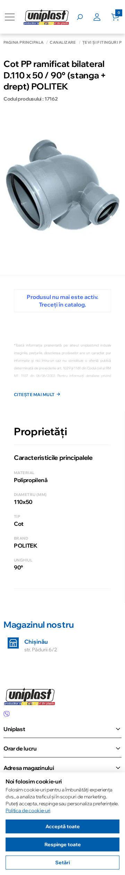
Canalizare (63, 42)
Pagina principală (23, 42)
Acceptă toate (62, 826)
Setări (62, 862)
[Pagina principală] (46, 17)
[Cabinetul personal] (102, 17)
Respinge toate (62, 844)
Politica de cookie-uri (28, 810)
